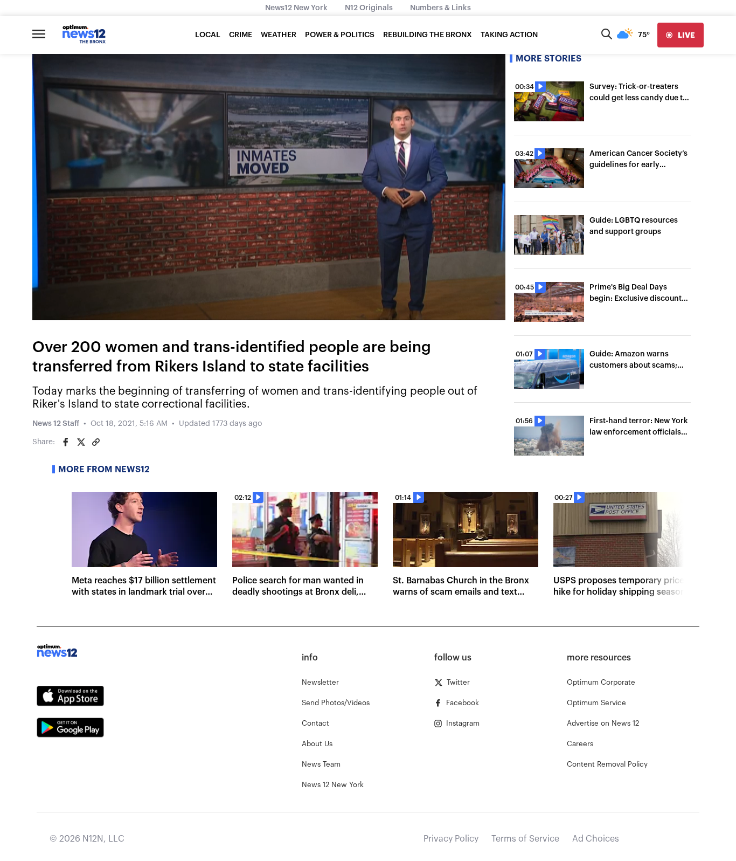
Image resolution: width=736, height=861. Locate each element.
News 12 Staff (55, 424)
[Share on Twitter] (81, 442)
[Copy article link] (96, 442)
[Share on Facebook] (65, 442)
